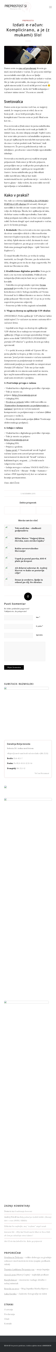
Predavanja (9, 1314)
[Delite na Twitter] (28, 510)
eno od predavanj (27, 68)
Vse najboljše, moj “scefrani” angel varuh (29, 1226)
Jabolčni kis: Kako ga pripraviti (29, 1241)
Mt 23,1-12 (21, 768)
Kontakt (8, 1323)
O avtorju (8, 1309)
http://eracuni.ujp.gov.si (24, 395)
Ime (38, 617)
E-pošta (39, 626)
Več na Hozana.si (42, 773)
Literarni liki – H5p (12, 1232)
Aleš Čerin (8, 1241)
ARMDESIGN (46, 1346)
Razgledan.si (10, 1280)
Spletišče (39, 635)
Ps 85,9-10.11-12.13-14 (23, 763)
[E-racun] (28, 55)
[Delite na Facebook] (12, 510)
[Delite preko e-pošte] (44, 510)
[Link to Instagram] (50, 1349)
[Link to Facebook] (46, 1349)
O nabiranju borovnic (23, 1211)
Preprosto (28, 20)
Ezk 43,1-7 (18, 758)
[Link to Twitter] (42, 1349)
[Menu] (50, 7)
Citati (6, 1319)
